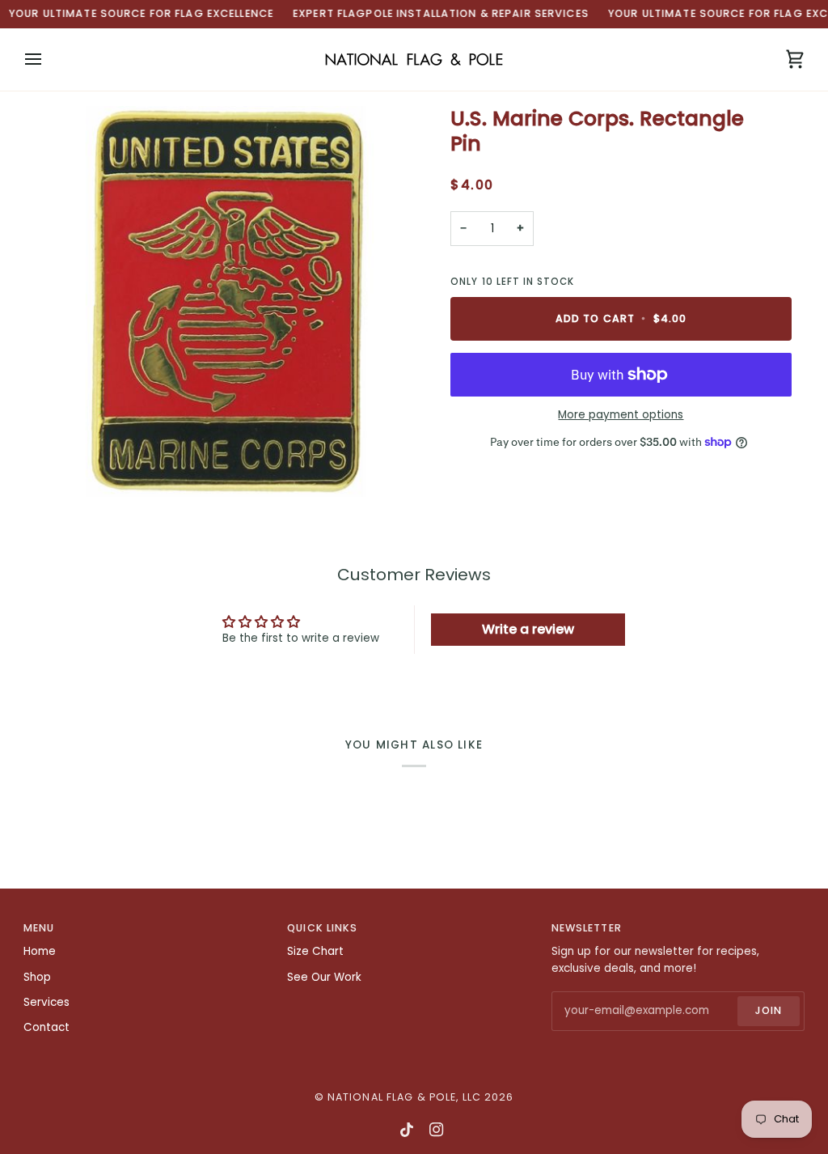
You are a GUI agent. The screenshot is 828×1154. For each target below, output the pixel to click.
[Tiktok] (406, 1129)
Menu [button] (39, 928)
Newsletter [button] (586, 928)
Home (39, 951)
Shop (37, 977)
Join (769, 1010)
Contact (46, 1027)
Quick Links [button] (322, 928)
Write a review (528, 629)
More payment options (620, 414)
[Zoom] (218, 301)
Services (46, 1002)
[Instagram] (436, 1129)
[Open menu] (47, 59)
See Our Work (324, 977)
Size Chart (315, 951)
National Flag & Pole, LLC (404, 1097)
